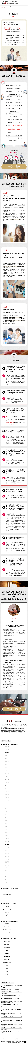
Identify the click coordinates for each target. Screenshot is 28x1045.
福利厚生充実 (7, 956)
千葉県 (7, 764)
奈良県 (7, 853)
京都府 (7, 776)
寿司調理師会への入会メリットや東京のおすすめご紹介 (11, 1032)
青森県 (7, 838)
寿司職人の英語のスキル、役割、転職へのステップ (11, 1005)
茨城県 (7, 799)
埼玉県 (7, 785)
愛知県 (7, 755)
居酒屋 (7, 912)
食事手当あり (7, 959)
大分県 (7, 856)
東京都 (7, 746)
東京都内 (7, 974)
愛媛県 (7, 850)
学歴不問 (7, 953)
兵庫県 (7, 779)
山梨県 (7, 788)
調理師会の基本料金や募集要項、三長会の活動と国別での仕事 (11, 1028)
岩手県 (7, 835)
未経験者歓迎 (7, 947)
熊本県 (7, 864)
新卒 (7, 950)
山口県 (7, 823)
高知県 (7, 870)
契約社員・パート (7, 894)
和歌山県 (7, 844)
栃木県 (7, 802)
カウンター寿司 (7, 909)
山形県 (7, 826)
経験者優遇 (7, 941)
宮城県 (7, 820)
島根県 (7, 882)
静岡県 (7, 758)
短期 (7, 968)
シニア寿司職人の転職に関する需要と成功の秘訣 (11, 1016)
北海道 (7, 761)
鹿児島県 (7, 862)
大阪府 (7, 749)
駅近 (7, 971)
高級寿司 (7, 915)
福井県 (7, 873)
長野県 (7, 791)
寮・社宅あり (7, 944)
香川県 (7, 879)
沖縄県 (7, 782)
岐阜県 (7, 805)
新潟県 (7, 808)
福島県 (7, 817)
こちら (7, 416)
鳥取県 (7, 811)
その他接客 (7, 932)
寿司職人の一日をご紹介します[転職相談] (10, 989)
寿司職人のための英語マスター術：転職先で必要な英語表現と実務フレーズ (11, 1002)
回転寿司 (7, 906)
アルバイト (7, 897)
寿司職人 (7, 923)
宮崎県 (7, 859)
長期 (7, 965)
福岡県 (7, 767)
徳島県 (7, 876)
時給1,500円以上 (7, 962)
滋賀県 (7, 847)
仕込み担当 (7, 926)
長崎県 (7, 832)
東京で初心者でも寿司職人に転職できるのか (10, 995)
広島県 (7, 814)
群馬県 (7, 797)
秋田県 (7, 829)
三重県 (7, 794)
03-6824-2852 (10, 422)
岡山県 (7, 841)
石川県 (7, 773)
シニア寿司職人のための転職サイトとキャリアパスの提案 (11, 1014)
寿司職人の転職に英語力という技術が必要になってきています (11, 992)
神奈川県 (7, 752)
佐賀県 (7, 867)
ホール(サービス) (7, 929)
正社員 (7, 891)
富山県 (7, 770)
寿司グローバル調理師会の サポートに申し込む (14, 709)
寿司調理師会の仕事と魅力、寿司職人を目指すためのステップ (11, 1025)
